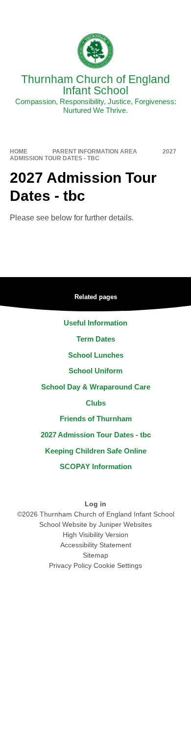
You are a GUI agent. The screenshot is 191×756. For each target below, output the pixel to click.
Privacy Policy (70, 565)
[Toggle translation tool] (129, 12)
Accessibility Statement (95, 545)
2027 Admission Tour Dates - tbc (93, 155)
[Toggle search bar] (153, 12)
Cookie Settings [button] (118, 565)
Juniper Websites (125, 524)
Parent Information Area (94, 151)
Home (18, 151)
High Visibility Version (95, 535)
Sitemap (95, 555)
